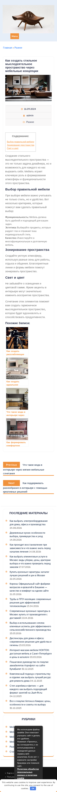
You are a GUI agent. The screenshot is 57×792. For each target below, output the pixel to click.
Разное (18, 47)
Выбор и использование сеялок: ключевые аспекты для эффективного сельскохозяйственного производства (30, 626)
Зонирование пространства (20, 145)
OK (33, 788)
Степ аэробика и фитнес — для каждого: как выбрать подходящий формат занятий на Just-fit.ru (28, 689)
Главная (7, 47)
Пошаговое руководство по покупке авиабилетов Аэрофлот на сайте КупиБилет (29, 665)
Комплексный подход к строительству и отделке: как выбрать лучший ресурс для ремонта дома (30, 677)
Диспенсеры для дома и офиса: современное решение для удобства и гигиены (30, 642)
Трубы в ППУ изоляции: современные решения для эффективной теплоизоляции (30, 603)
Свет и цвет (13, 148)
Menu (15, 36)
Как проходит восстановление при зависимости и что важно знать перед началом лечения (30, 548)
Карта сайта (13, 773)
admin (30, 115)
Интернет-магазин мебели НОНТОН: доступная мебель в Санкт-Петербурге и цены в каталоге (31, 653)
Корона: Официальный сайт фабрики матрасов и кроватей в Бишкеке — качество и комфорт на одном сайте (30, 587)
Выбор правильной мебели (20, 141)
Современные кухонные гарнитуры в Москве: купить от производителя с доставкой (30, 614)
